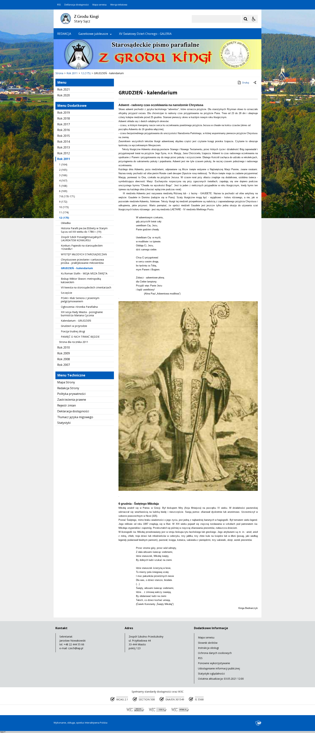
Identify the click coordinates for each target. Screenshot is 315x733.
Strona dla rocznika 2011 (73, 342)
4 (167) (63, 180)
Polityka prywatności (71, 394)
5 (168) (63, 185)
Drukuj (245, 82)
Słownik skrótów (207, 642)
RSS (59, 5)
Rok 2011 (63, 159)
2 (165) (63, 169)
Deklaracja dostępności (76, 5)
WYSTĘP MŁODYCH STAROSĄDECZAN (84, 254)
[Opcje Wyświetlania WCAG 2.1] (254, 19)
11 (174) (64, 212)
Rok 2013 (63, 147)
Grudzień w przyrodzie (74, 326)
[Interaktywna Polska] (258, 723)
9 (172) (63, 201)
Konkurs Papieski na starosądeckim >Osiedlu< (82, 247)
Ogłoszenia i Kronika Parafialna (79, 306)
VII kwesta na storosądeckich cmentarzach (86, 287)
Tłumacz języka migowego (75, 417)
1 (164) (63, 164)
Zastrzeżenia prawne (71, 400)
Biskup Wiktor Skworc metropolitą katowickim (81, 280)
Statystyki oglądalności (211, 673)
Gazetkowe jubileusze (93, 34)
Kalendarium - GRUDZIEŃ (76, 320)
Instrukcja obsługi (208, 648)
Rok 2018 (63, 118)
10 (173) (64, 207)
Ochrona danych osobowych (215, 653)
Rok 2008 (63, 359)
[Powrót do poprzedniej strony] (255, 83)
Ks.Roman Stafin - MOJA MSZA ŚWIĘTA (84, 273)
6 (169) (63, 191)
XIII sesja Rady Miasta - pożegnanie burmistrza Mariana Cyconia (82, 313)
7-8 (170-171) (67, 196)
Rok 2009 (63, 353)
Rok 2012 (63, 153)
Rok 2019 (63, 113)
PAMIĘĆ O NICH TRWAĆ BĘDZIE (80, 336)
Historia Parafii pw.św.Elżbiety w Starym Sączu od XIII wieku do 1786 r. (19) (84, 229)
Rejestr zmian (66, 405)
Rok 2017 (63, 124)
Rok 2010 (63, 347)
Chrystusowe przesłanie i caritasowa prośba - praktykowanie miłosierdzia (82, 261)
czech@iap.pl (75, 648)
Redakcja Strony (68, 388)
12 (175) (64, 217)
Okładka (66, 223)
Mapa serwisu (99, 5)
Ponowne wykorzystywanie (214, 663)
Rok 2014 (63, 142)
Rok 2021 (63, 89)
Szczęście (66, 292)
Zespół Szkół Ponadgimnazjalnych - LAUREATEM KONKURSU (82, 238)
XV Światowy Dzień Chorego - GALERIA (145, 34)
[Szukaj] (246, 19)
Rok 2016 (63, 130)
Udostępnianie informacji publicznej (219, 668)
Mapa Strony (66, 382)
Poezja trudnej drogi (73, 331)
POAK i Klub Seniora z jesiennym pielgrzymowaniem (80, 299)
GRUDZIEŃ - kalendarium (77, 268)
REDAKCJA (64, 34)
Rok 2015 (63, 136)
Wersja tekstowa (118, 5)
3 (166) (63, 175)
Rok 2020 (63, 95)
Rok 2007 (63, 365)
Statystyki (64, 423)
